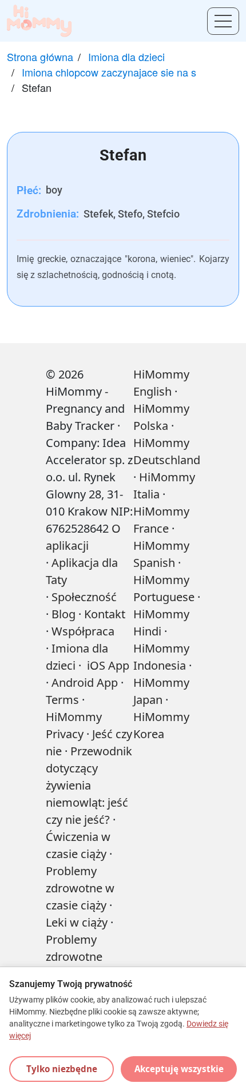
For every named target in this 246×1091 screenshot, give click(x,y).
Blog (63, 614)
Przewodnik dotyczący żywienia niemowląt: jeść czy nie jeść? (89, 785)
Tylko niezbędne (61, 1068)
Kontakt (104, 614)
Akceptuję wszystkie (179, 1068)
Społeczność (84, 597)
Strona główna (40, 56)
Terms (62, 699)
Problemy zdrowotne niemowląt (74, 956)
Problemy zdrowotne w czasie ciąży (80, 888)
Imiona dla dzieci (126, 56)
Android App (84, 682)
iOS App (108, 665)
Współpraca (82, 631)
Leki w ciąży (77, 922)
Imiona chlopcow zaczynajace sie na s (109, 72)
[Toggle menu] (223, 21)
